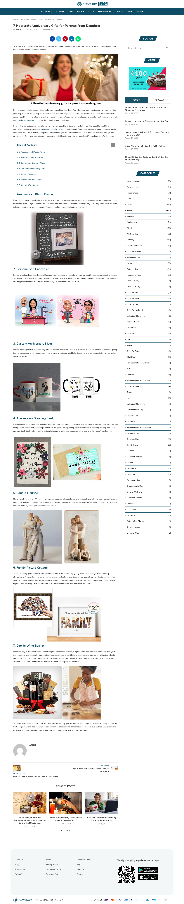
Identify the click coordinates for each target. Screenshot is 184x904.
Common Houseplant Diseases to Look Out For (146, 121)
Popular (159, 100)
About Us (19, 860)
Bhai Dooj (149, 357)
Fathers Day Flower (149, 521)
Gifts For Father (149, 351)
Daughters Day (149, 480)
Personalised (149, 193)
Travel (149, 392)
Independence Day (149, 410)
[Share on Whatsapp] (78, 39)
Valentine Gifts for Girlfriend (149, 363)
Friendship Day (149, 286)
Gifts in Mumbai (149, 527)
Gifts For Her (149, 292)
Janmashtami (149, 421)
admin (18, 30)
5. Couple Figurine (27, 174)
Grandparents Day (149, 486)
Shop (129, 11)
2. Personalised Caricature (31, 157)
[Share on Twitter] (58, 39)
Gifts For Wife (149, 298)
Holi (149, 398)
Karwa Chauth (149, 322)
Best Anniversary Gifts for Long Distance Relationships (101, 819)
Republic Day (149, 415)
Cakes (70, 11)
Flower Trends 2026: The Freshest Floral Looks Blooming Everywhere (147, 108)
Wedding (149, 503)
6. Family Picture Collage (30, 179)
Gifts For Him (149, 304)
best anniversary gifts (30, 120)
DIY (149, 339)
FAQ (17, 864)
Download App (52, 874)
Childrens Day (149, 433)
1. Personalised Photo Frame (32, 152)
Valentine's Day (149, 257)
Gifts (90, 11)
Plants (80, 11)
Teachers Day (149, 439)
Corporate (149, 468)
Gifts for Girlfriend (149, 492)
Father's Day (149, 269)
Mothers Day (149, 234)
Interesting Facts (149, 275)
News (149, 263)
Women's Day (149, 281)
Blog (78, 864)
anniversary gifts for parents (52, 129)
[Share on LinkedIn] (71, 39)
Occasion (45, 11)
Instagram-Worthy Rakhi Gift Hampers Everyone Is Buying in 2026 (147, 133)
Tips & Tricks (149, 445)
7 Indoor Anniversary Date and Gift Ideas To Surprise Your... (66, 819)
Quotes (139, 11)
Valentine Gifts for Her (149, 316)
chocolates (149, 509)
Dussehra (149, 515)
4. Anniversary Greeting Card (32, 168)
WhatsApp (19, 874)
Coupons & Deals (53, 869)
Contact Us (20, 869)
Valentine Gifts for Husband (149, 380)
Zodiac (149, 345)
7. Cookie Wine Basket (29, 185)
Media (48, 860)
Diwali (149, 228)
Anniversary (149, 222)
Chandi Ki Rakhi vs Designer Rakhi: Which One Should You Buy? (146, 158)
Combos (149, 451)
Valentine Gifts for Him (149, 404)
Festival (149, 374)
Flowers (60, 11)
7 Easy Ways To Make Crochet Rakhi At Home (145, 146)
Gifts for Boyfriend (149, 497)
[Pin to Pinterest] (65, 39)
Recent (136, 100)
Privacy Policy (52, 864)
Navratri (149, 333)
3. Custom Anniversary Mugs (32, 163)
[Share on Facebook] (52, 39)
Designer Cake (149, 533)
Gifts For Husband (149, 310)
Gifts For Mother (149, 251)
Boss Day (149, 474)
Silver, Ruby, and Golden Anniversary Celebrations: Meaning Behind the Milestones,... (30, 820)
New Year (149, 368)
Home (15, 19)
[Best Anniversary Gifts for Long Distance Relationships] (101, 803)
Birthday (149, 240)
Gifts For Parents (149, 386)
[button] (17, 811)
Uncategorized (149, 181)
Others (118, 11)
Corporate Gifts (83, 860)
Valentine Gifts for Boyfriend (149, 427)
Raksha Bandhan (149, 245)
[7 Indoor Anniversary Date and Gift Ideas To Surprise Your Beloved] (65, 803)
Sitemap (80, 869)
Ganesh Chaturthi (149, 456)
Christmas (149, 327)
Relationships (104, 11)
